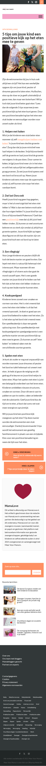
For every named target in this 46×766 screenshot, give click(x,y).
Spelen (19, 721)
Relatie (21, 718)
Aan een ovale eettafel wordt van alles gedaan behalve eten (29, 611)
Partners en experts (10, 664)
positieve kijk (12, 219)
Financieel (27, 701)
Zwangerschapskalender (30, 735)
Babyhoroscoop (14, 697)
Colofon (5, 679)
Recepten (6, 718)
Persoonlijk (27, 711)
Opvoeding (7, 29)
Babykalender (26, 697)
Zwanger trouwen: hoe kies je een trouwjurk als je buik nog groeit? (29, 600)
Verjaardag (28, 725)
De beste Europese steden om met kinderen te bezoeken (29, 590)
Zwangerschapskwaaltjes (11, 739)
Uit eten (25, 721)
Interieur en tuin (28, 704)
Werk (32, 732)
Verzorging (25, 452)
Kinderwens (7, 707)
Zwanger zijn (26, 739)
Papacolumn (17, 711)
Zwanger (17, 735)
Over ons (6, 655)
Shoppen (35, 718)
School (27, 718)
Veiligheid (20, 725)
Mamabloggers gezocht (12, 661)
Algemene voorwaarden (12, 685)
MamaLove (11, 505)
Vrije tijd (32, 728)
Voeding (24, 728)
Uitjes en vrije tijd (8, 725)
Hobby (19, 704)
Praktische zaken (8, 714)
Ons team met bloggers (12, 658)
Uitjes (32, 721)
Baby (5, 697)
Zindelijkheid (7, 735)
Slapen (31, 466)
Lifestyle (16, 707)
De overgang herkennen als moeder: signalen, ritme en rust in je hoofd (29, 632)
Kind (15, 29)
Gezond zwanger (8, 704)
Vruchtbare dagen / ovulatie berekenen (15, 732)
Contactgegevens (9, 676)
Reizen (14, 718)
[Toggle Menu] (40, 16)
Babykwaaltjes (37, 697)
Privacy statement (10, 682)
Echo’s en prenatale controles (12, 701)
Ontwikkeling (31, 707)
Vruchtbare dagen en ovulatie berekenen (29, 622)
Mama (23, 707)
